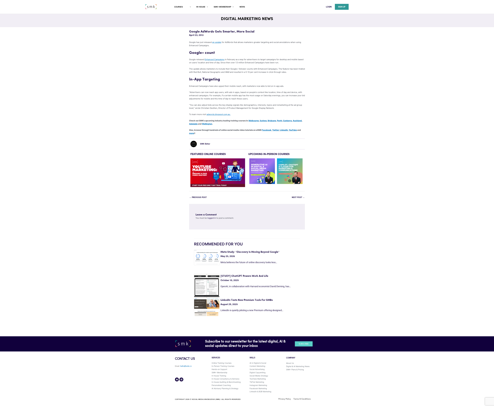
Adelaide (193, 124)
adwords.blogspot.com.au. (219, 114)
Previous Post (198, 197)
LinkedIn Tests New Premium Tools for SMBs (246, 300)
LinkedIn (284, 130)
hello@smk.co (186, 366)
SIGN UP (341, 7)
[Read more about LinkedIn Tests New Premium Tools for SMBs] (206, 307)
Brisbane (272, 120)
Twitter (275, 130)
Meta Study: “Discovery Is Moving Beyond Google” (249, 252)
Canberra (287, 120)
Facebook (266, 130)
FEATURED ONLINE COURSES (208, 154)
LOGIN (329, 7)
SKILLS (252, 358)
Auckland (297, 120)
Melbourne (254, 120)
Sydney (263, 120)
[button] (193, 172)
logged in (211, 218)
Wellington (207, 124)
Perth (279, 120)
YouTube (293, 130)
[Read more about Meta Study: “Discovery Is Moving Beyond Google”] (206, 257)
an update (216, 42)
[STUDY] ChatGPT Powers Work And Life (244, 276)
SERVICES (216, 358)
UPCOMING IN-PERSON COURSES (268, 154)
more (191, 133)
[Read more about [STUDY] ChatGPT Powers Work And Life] (206, 286)
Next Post (298, 197)
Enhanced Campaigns (214, 59)
